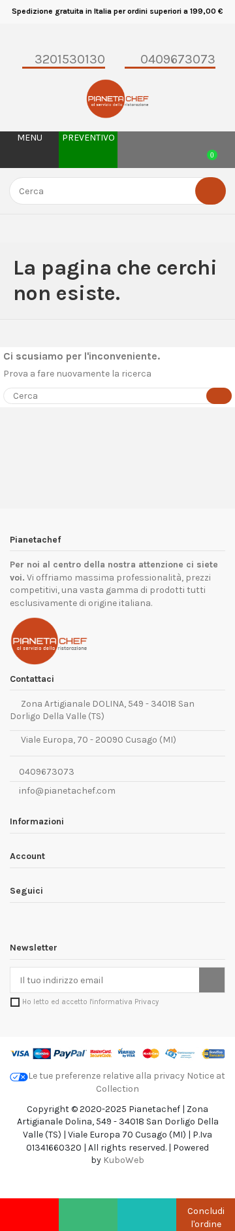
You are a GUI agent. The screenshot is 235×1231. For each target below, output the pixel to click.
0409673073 (45, 771)
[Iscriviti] (212, 980)
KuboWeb (123, 1160)
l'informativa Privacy (124, 1002)
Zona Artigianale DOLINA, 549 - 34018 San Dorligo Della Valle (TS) (102, 710)
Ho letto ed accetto (90, 1002)
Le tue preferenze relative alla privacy (106, 1075)
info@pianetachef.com (67, 790)
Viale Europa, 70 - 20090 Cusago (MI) (96, 739)
